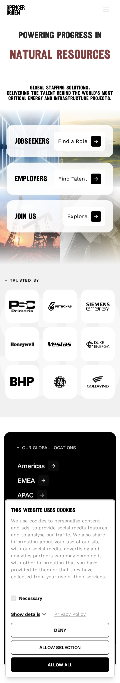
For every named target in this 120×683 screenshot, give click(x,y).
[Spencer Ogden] (16, 10)
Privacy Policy (70, 614)
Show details (25, 614)
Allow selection (60, 647)
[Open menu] (106, 10)
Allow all (60, 664)
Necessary (30, 598)
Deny (60, 630)
